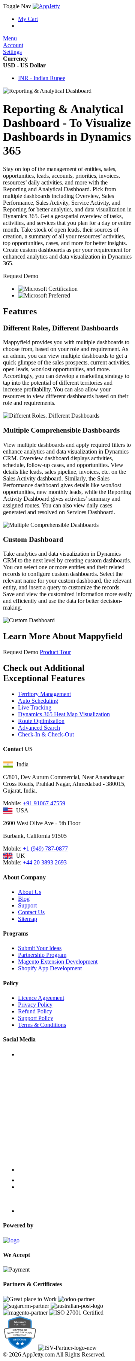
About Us (29, 892)
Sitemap (27, 919)
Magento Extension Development (58, 961)
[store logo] (46, 6)
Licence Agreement (41, 998)
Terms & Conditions (42, 1025)
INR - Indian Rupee (41, 78)
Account (13, 45)
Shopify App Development (50, 968)
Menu (10, 38)
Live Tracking (34, 707)
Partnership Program (42, 955)
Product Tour (55, 652)
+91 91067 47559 (44, 803)
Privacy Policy (35, 1004)
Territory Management (44, 694)
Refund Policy (35, 1011)
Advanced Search (39, 727)
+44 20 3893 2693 (45, 862)
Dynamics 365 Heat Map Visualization (64, 714)
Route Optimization (41, 721)
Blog (24, 898)
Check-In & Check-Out (46, 734)
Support (27, 905)
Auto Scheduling (38, 701)
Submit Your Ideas (40, 948)
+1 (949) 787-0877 (45, 848)
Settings (12, 52)
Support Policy (35, 1018)
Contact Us (31, 912)
